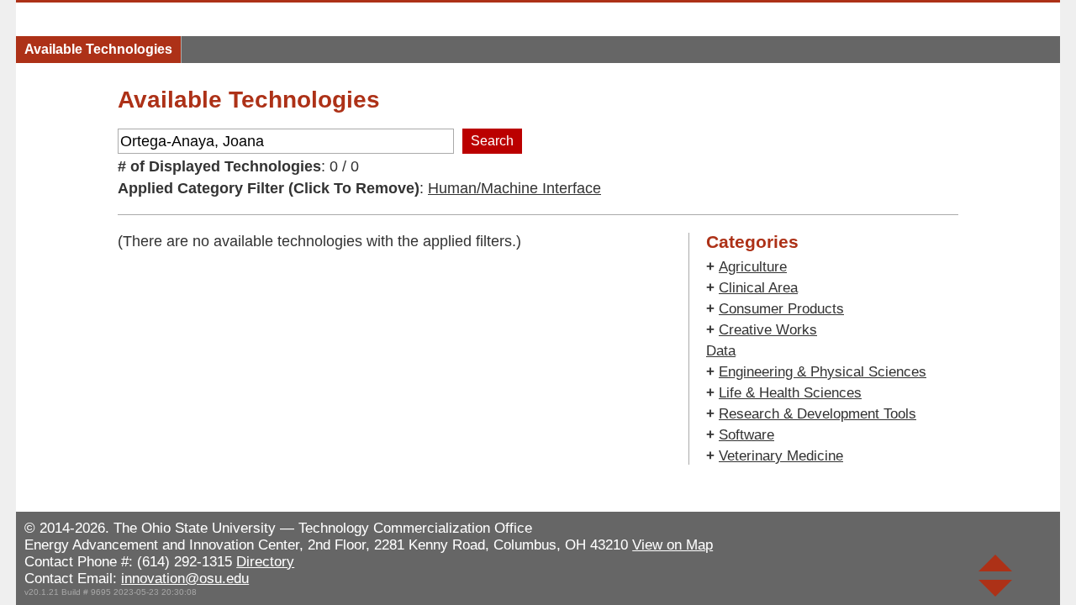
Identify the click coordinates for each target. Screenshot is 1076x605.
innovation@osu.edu (185, 579)
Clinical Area (758, 288)
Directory (265, 562)
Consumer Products (781, 309)
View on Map (672, 545)
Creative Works (768, 330)
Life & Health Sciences (790, 393)
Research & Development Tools (817, 414)
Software (746, 435)
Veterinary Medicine (781, 456)
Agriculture (753, 267)
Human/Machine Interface (514, 188)
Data (721, 351)
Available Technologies (98, 49)
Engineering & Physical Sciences (822, 372)
